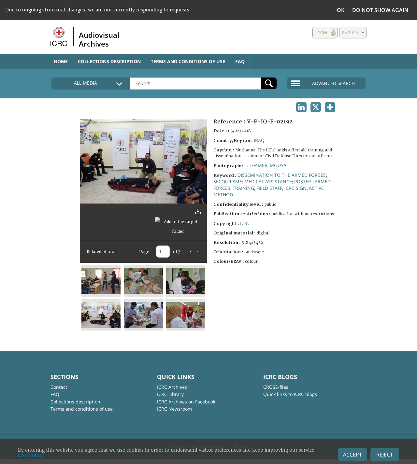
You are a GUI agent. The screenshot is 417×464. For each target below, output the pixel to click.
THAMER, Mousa (267, 165)
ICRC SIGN (295, 188)
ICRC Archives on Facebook (186, 402)
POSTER (303, 181)
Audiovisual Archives (99, 39)
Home (61, 61)
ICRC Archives (172, 387)
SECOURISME (227, 181)
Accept (352, 454)
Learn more (31, 455)
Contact (58, 387)
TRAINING (243, 188)
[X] (315, 107)
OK (340, 10)
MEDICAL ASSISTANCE (268, 181)
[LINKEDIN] (301, 107)
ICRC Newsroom (174, 409)
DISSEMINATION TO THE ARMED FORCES (281, 175)
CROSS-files (275, 387)
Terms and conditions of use (188, 61)
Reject (384, 454)
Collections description (109, 61)
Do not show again (380, 10)
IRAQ (259, 140)
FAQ (240, 61)
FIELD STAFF (269, 188)
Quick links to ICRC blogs (290, 394)
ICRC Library (170, 394)
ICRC (245, 223)
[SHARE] (330, 107)
